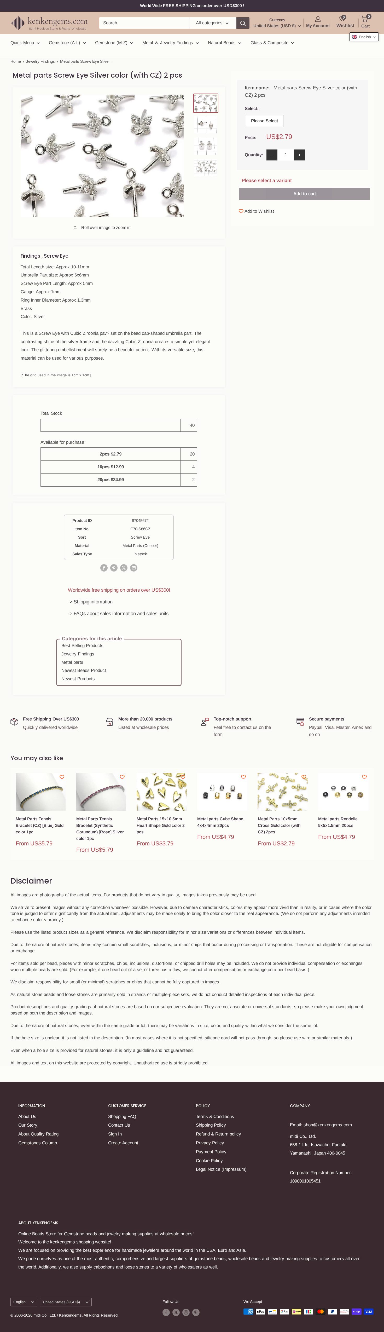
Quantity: (254, 154)
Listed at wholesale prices (143, 727)
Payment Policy (211, 1151)
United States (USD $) (61, 1302)
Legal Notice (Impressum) (221, 1169)
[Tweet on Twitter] (123, 568)
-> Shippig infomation (90, 601)
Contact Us (119, 1125)
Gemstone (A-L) (64, 42)
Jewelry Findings (40, 61)
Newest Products (78, 678)
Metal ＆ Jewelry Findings (167, 42)
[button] (364, 37)
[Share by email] (133, 568)
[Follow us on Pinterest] (196, 1312)
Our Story (27, 1125)
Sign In (115, 1134)
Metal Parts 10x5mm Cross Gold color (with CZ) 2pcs (279, 825)
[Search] (242, 23)
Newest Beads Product (83, 670)
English (19, 1302)
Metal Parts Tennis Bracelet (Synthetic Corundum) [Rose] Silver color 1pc (100, 828)
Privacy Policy (210, 1142)
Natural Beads (222, 42)
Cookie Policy (209, 1160)
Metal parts (72, 662)
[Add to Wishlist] (62, 777)
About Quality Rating (38, 1134)
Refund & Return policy (218, 1134)
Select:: (264, 108)
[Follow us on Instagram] (186, 1312)
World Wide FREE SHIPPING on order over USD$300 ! (192, 5)
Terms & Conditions (215, 1116)
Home (15, 61)
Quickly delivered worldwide (50, 727)
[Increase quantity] (299, 154)
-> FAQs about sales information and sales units (118, 613)
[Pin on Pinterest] (114, 568)
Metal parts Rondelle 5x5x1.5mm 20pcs (338, 822)
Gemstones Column (37, 1142)
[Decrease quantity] (271, 154)
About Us (27, 1116)
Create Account (123, 1142)
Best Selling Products (82, 645)
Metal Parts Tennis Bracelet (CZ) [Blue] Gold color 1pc (39, 825)
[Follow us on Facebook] (166, 1312)
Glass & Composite (269, 42)
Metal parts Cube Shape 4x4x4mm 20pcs (220, 822)
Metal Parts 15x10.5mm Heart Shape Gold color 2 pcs (161, 825)
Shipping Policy (211, 1125)
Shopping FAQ (122, 1116)
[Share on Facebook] (104, 568)
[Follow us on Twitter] (176, 1312)
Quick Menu (22, 42)
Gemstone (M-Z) (111, 42)
